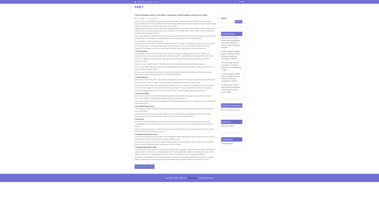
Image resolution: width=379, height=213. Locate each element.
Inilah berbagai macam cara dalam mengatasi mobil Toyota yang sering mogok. (231, 66)
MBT (139, 7)
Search (224, 18)
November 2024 (227, 126)
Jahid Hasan (192, 178)
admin (138, 18)
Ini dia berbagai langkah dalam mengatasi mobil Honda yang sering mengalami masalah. (230, 77)
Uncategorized (227, 143)
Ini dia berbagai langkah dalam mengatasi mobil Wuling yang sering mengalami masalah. (230, 55)
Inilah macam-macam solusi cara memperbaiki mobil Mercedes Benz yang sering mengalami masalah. (230, 42)
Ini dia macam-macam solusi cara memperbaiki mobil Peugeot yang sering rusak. (230, 88)
